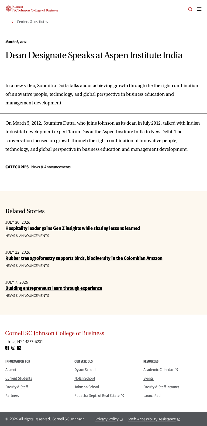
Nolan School (84, 378)
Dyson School (84, 370)
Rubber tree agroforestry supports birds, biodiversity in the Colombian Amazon (84, 258)
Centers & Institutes (32, 22)
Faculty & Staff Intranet (161, 387)
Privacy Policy (107, 419)
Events (148, 378)
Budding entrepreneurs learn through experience (53, 288)
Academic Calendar (158, 370)
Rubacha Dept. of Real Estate (97, 395)
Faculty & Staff (16, 387)
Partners (12, 395)
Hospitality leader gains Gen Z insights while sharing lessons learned (72, 228)
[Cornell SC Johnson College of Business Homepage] (103, 334)
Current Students (18, 378)
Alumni (10, 370)
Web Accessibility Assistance (152, 419)
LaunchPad (152, 395)
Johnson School (86, 387)
